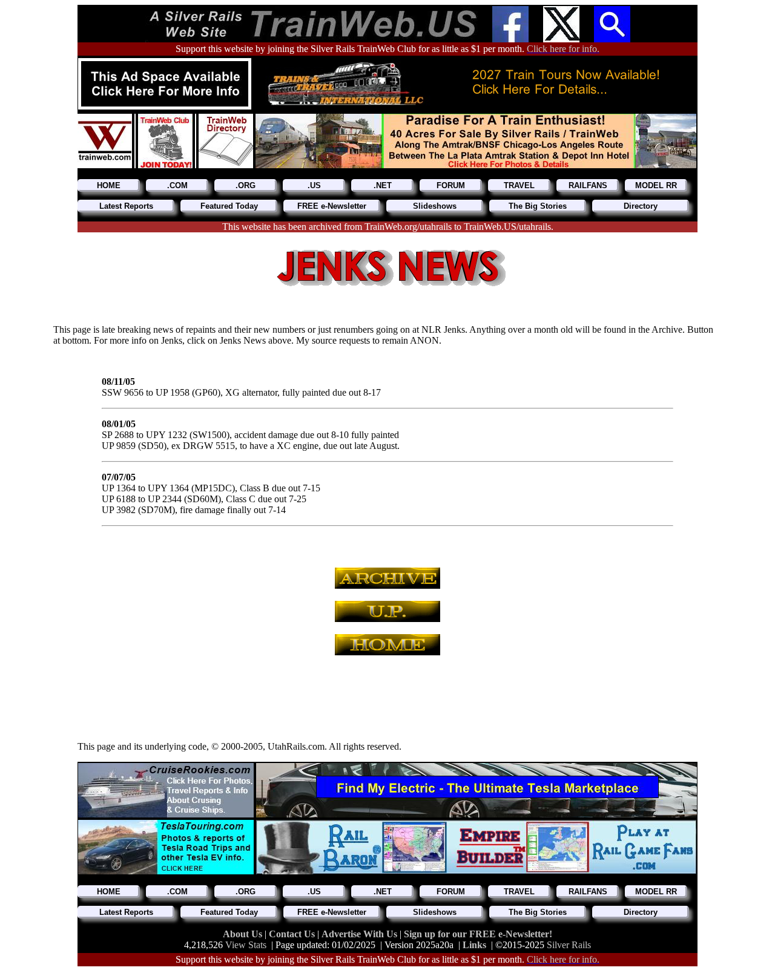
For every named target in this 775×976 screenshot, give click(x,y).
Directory (641, 206)
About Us (244, 934)
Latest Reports (126, 206)
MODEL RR (656, 185)
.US (314, 185)
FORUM (451, 185)
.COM (177, 185)
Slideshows (435, 206)
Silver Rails (569, 945)
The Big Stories (538, 206)
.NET (383, 185)
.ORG (246, 185)
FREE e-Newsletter (331, 206)
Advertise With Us (361, 934)
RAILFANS (588, 185)
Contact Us (293, 934)
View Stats (245, 945)
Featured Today (229, 206)
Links (474, 945)
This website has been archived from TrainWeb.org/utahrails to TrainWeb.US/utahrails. (387, 226)
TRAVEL (519, 185)
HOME (108, 185)
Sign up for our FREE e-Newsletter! (478, 934)
